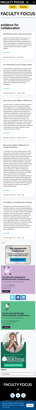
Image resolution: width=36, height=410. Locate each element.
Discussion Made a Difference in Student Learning (16, 146)
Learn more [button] (6, 407)
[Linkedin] (23, 395)
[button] (27, 2)
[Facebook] (18, 297)
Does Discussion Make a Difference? (17, 101)
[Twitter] (18, 395)
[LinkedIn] (23, 297)
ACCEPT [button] (29, 405)
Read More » (6, 52)
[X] (12, 297)
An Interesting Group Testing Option (17, 65)
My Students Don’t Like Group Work (17, 34)
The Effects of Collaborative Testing (17, 202)
